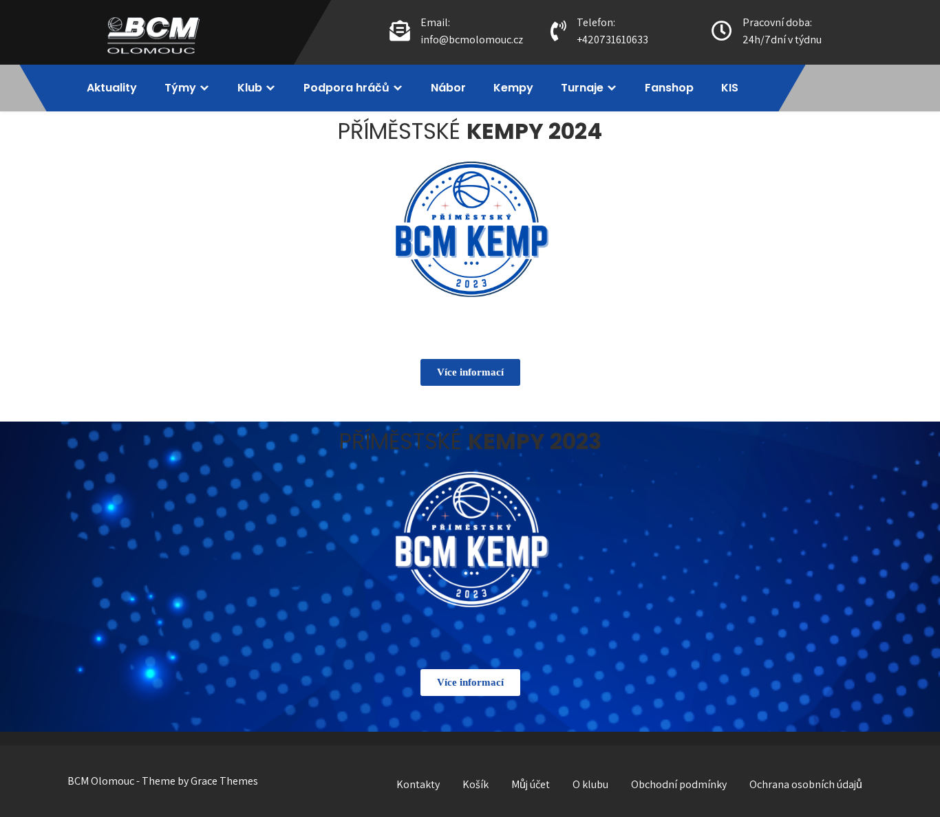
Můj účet (530, 784)
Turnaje (582, 88)
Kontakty (418, 784)
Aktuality (112, 88)
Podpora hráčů (346, 88)
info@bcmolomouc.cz (471, 39)
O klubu (590, 784)
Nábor (448, 88)
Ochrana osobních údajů (805, 784)
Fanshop (669, 88)
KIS (729, 88)
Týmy (180, 88)
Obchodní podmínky (679, 784)
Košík (475, 784)
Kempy (513, 88)
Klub (249, 88)
